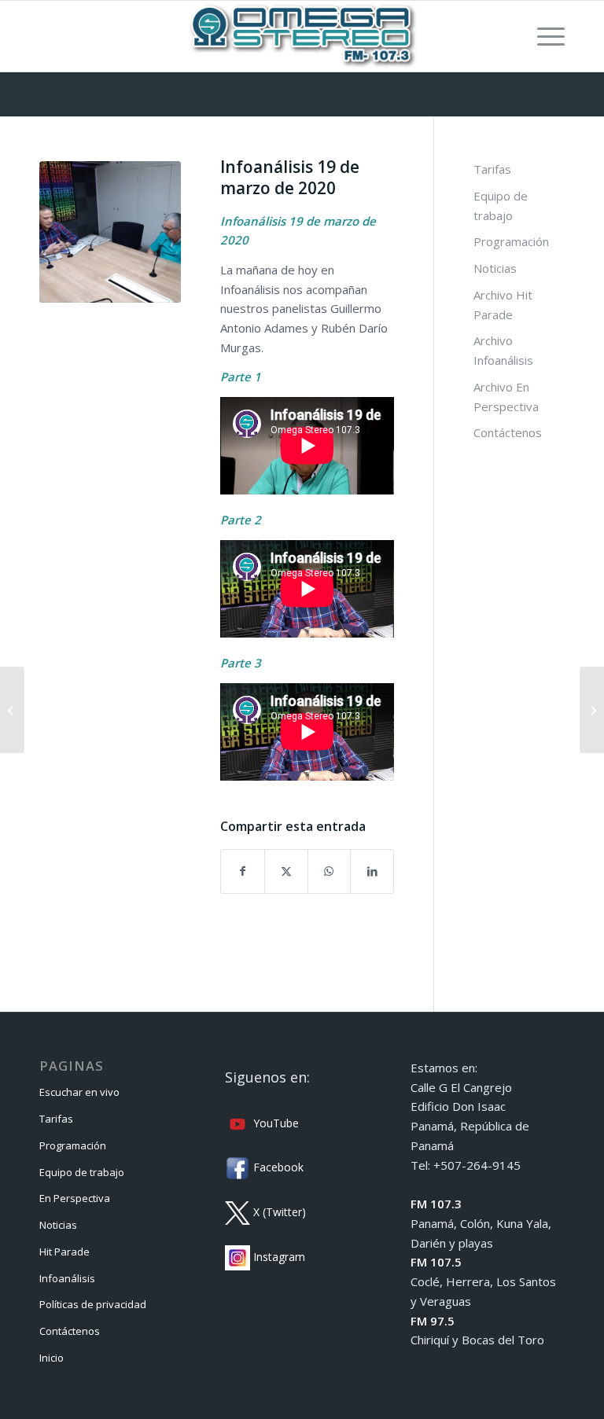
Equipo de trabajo (500, 205)
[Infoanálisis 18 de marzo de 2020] (12, 710)
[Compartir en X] (286, 871)
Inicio (51, 1358)
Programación (511, 241)
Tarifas (492, 169)
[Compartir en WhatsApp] (329, 871)
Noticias (495, 268)
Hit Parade (64, 1251)
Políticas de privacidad (92, 1304)
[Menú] (543, 36)
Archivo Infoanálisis (503, 350)
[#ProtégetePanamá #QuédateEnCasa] (592, 710)
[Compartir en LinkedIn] (372, 871)
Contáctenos (507, 432)
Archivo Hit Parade (502, 304)
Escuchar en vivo (79, 1092)
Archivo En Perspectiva (506, 396)
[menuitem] (543, 36)
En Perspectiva (74, 1198)
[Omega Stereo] (302, 36)
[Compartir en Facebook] (242, 871)
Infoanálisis (67, 1278)
